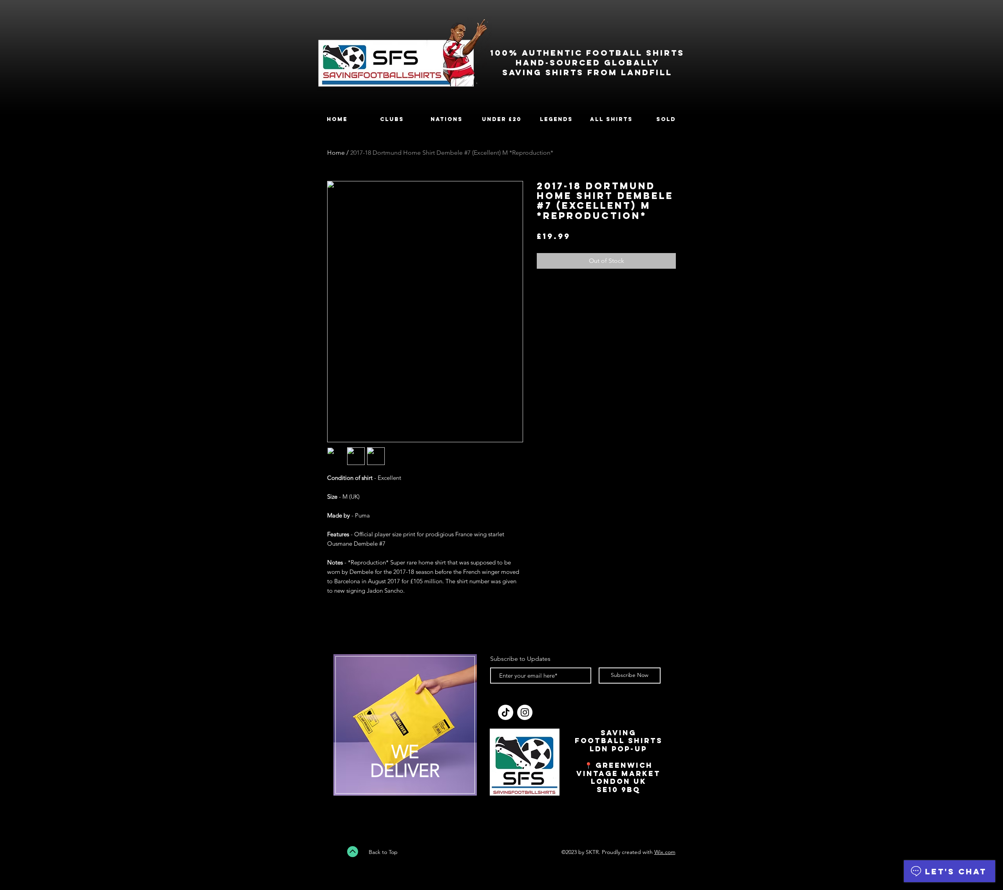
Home (336, 152)
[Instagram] (524, 712)
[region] (405, 729)
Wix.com (664, 852)
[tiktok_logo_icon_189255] (505, 712)
